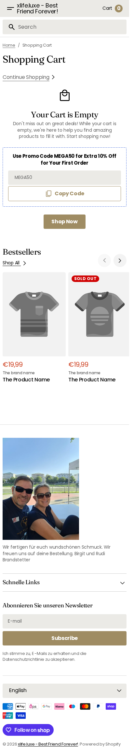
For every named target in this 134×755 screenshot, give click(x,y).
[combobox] (71, 27)
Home (9, 45)
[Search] (9, 27)
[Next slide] (120, 260)
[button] (10, 8)
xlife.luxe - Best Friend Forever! (48, 744)
